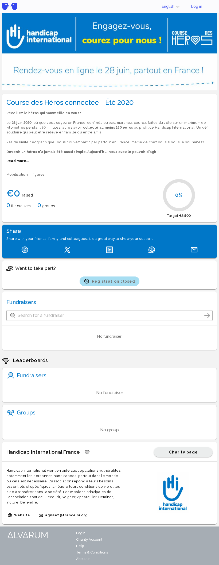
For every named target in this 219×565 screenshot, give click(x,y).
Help (80, 546)
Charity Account (89, 539)
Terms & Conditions (92, 552)
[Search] (207, 315)
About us (83, 559)
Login (80, 533)
